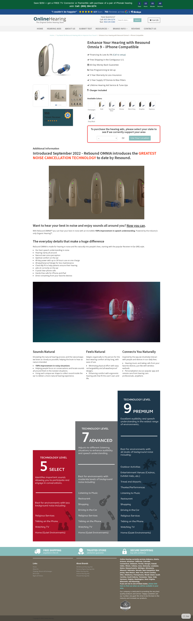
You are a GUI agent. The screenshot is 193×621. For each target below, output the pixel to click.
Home (40, 28)
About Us (70, 28)
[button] (91, 106)
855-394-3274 (109, 19)
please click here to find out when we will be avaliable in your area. (139, 586)
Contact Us (150, 28)
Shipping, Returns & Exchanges (42, 571)
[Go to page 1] (56, 105)
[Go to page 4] (60, 105)
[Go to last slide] (36, 95)
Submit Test (85, 28)
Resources (102, 28)
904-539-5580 (109, 22)
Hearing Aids (54, 28)
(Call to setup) (119, 54)
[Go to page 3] (59, 105)
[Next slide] (80, 95)
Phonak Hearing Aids (82, 576)
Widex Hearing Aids (82, 571)
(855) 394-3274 (88, 6)
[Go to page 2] (57, 105)
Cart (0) (155, 20)
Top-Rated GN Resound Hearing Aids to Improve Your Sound (76, 35)
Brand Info (119, 28)
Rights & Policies (38, 576)
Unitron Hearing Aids (82, 573)
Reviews (135, 28)
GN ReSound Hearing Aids (84, 567)
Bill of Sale (36, 573)
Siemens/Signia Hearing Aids (85, 569)
